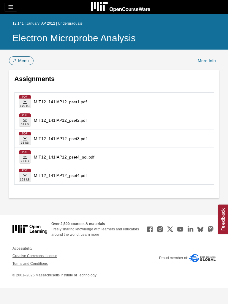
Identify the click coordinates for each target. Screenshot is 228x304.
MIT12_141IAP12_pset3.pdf (60, 138)
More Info (207, 60)
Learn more (89, 234)
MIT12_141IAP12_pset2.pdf (60, 120)
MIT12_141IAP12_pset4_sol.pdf (64, 157)
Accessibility (22, 248)
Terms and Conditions (30, 264)
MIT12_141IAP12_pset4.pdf (60, 175)
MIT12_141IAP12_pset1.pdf (60, 101)
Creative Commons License (34, 256)
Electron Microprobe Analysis (74, 38)
